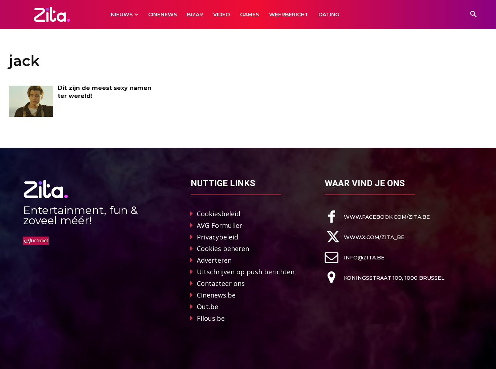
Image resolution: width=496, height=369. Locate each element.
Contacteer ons (221, 283)
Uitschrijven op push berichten (245, 271)
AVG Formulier (219, 225)
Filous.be (211, 318)
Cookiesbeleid (218, 213)
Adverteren (214, 260)
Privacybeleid (217, 237)
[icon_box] (377, 216)
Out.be (207, 306)
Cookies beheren (223, 248)
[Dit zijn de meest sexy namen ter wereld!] (31, 101)
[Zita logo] (52, 14)
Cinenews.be (216, 295)
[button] (473, 14)
